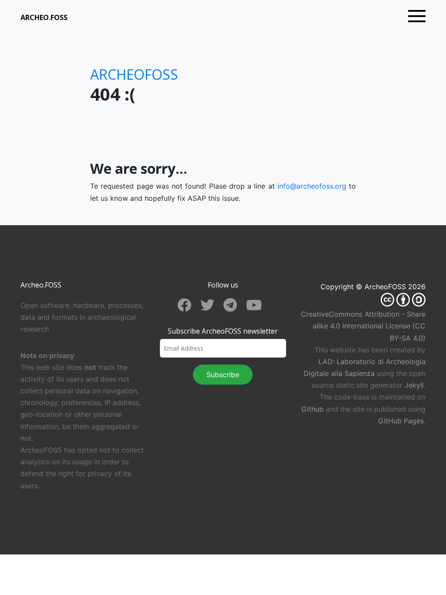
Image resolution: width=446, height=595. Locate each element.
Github (312, 409)
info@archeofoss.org (311, 186)
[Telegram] (234, 306)
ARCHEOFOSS (44, 17)
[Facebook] (188, 306)
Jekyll (414, 385)
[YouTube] (257, 306)
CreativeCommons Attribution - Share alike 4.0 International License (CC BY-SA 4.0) (363, 326)
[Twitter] (211, 306)
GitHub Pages (401, 420)
